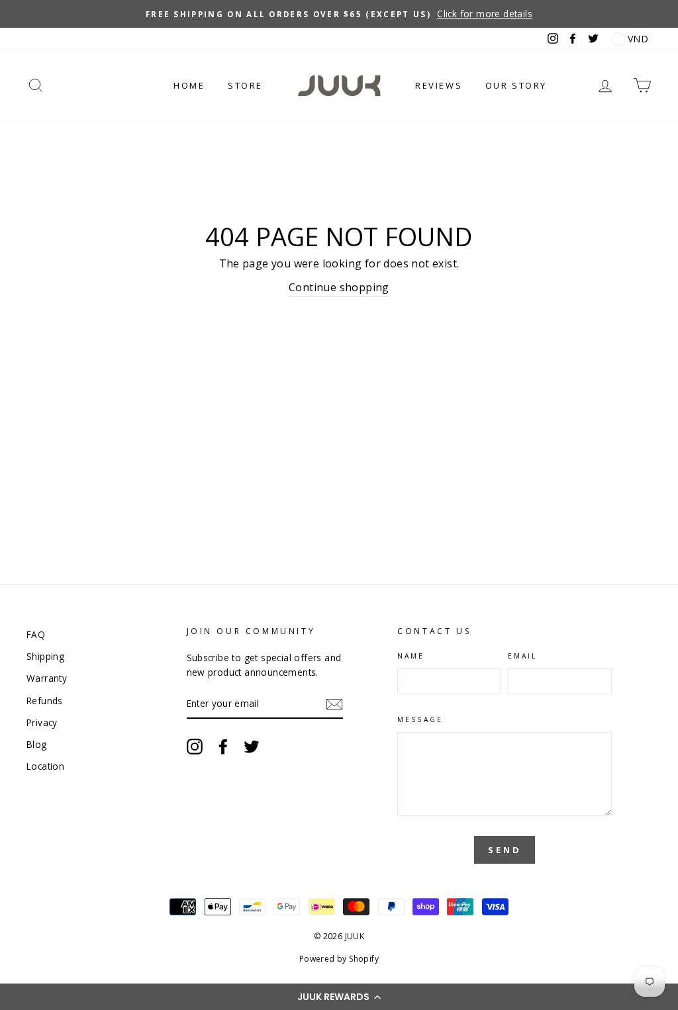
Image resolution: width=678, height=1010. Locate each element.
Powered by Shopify (339, 958)
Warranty (46, 678)
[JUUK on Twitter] (252, 747)
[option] (339, 14)
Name (410, 656)
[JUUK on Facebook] (223, 747)
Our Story (516, 85)
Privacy (42, 722)
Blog (36, 744)
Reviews (438, 85)
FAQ (35, 634)
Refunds (44, 700)
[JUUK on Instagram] (195, 747)
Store (245, 85)
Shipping (45, 656)
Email (522, 656)
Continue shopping (339, 287)
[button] (339, 997)
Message (419, 719)
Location (45, 766)
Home (189, 85)
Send (505, 850)
